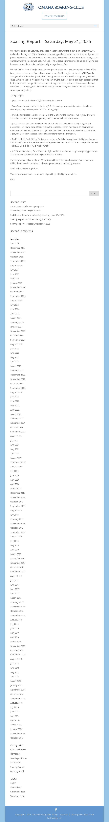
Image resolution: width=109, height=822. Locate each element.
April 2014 (14, 720)
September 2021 (18, 431)
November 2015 (17, 646)
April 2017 (14, 593)
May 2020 (14, 479)
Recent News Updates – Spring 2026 (27, 206)
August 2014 (16, 702)
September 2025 (18, 261)
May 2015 (14, 672)
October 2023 (16, 335)
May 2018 (14, 545)
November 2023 (17, 331)
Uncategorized (17, 771)
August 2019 (16, 510)
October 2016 (16, 611)
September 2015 (18, 654)
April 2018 (14, 549)
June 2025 (14, 274)
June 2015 (14, 667)
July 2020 (14, 471)
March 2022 (15, 414)
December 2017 (17, 558)
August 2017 (16, 576)
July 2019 (14, 514)
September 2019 (18, 506)
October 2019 (16, 501)
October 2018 (16, 527)
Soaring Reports (17, 767)
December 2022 (17, 374)
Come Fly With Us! (54, 16)
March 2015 (15, 681)
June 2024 (14, 309)
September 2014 (18, 698)
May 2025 (14, 278)
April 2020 (14, 484)
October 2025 (16, 256)
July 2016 (14, 624)
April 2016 (14, 637)
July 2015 (14, 663)
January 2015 (16, 685)
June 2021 (14, 444)
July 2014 (14, 707)
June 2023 (14, 352)
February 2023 (17, 370)
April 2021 (14, 453)
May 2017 (14, 589)
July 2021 (14, 440)
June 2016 (14, 628)
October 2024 (16, 291)
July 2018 (14, 541)
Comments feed (17, 791)
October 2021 (16, 427)
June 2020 (14, 475)
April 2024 (14, 313)
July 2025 (14, 269)
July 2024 (14, 304)
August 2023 (16, 344)
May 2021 (14, 449)
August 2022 (16, 392)
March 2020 (15, 488)
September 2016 (18, 615)
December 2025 (17, 248)
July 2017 (14, 580)
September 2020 (18, 462)
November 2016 (17, 606)
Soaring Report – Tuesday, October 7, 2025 (30, 223)
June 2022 (14, 401)
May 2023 (14, 357)
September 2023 (18, 339)
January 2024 (16, 326)
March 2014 (15, 724)
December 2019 (17, 493)
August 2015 (16, 659)
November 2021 (17, 423)
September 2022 (18, 388)
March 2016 (15, 641)
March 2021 (15, 458)
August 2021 (16, 436)
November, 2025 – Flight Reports (25, 210)
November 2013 (17, 733)
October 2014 (16, 694)
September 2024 (18, 296)
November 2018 (17, 523)
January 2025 (16, 283)
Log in (13, 783)
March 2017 (15, 597)
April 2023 (14, 361)
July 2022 (14, 396)
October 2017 (16, 567)
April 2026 (14, 243)
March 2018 (15, 554)
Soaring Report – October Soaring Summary (30, 219)
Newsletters (15, 762)
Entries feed (15, 787)
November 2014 (17, 689)
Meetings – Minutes (19, 758)
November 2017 (17, 563)
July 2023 (14, 348)
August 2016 (16, 619)
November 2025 (17, 252)
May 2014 (14, 716)
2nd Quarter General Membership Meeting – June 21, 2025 (37, 215)
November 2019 (17, 497)
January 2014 (16, 729)
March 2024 (15, 318)
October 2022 (16, 383)
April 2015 (14, 676)
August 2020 (16, 466)
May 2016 (14, 632)
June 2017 (14, 584)
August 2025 (16, 265)
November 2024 (17, 287)
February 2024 (17, 322)
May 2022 (14, 405)
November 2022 (17, 379)
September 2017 (18, 571)
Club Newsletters (18, 749)
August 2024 (16, 300)
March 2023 (15, 366)
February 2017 (17, 602)
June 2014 (14, 711)
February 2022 (17, 418)
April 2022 (14, 409)
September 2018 (18, 532)
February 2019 (17, 519)
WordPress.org (17, 796)
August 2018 (16, 536)
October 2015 (16, 650)
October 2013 (16, 738)
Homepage (15, 753)
